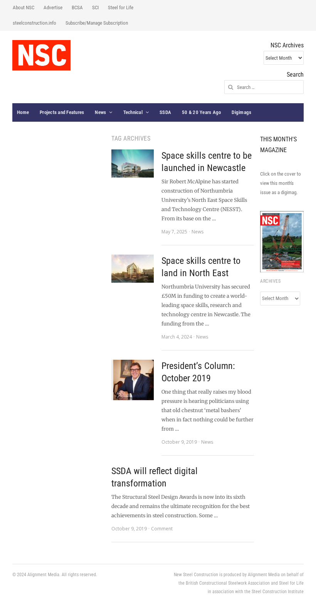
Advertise (53, 7)
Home (23, 112)
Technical (133, 112)
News (100, 112)
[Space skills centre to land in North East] (132, 269)
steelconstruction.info (34, 23)
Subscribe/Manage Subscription (97, 23)
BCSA (77, 7)
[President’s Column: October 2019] (132, 380)
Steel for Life (120, 7)
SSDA (165, 112)
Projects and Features (62, 112)
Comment (162, 528)
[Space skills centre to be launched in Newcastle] (132, 163)
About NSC (23, 7)
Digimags (241, 112)
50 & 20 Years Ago (201, 112)
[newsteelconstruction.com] (41, 55)
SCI (95, 7)
